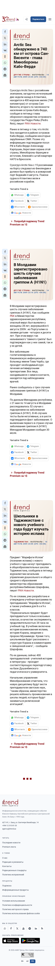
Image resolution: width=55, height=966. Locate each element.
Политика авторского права (15, 909)
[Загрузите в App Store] (10, 940)
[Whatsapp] (4, 928)
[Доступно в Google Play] (30, 940)
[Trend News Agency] (10, 802)
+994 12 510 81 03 (9, 825)
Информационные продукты (15, 890)
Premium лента (9, 847)
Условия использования (13, 901)
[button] (5, 31)
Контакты (7, 866)
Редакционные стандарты (14, 870)
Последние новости (11, 842)
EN (22, 961)
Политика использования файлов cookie (21, 913)
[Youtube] (23, 928)
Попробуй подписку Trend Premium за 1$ (27, 223)
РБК (12, 315)
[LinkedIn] (35, 928)
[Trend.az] (10, 19)
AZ (27, 961)
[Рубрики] (50, 19)
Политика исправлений (13, 874)
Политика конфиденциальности (17, 905)
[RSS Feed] (42, 928)
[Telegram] (29, 928)
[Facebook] (11, 928)
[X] (17, 928)
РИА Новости (32, 123)
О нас (4, 858)
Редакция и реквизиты (12, 862)
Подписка (6, 886)
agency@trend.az (9, 829)
